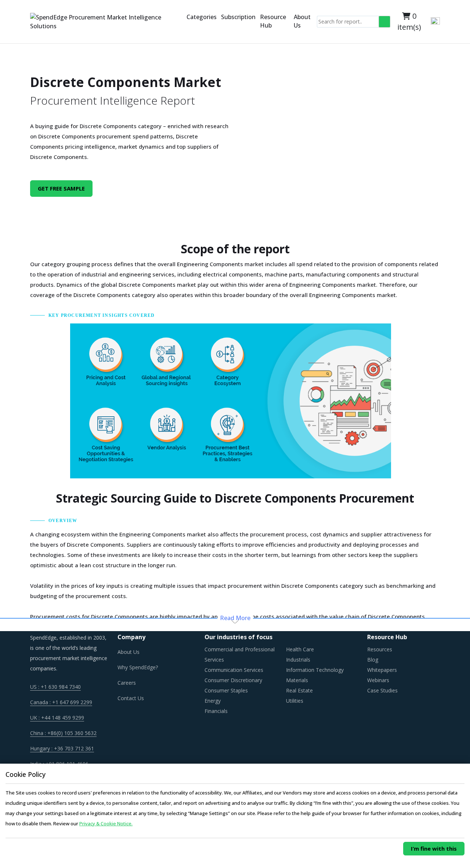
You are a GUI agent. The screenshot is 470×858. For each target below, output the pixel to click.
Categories (202, 17)
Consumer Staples (226, 690)
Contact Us (131, 698)
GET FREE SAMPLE (61, 188)
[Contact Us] (183, 22)
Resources (379, 649)
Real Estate (299, 690)
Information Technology (315, 669)
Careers (127, 682)
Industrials (298, 659)
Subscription (238, 17)
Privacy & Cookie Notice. (106, 823)
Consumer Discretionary (233, 680)
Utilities (294, 700)
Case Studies (382, 690)
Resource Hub (273, 21)
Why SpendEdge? (138, 667)
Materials (297, 680)
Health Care (300, 649)
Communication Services (234, 669)
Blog (372, 659)
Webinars (378, 680)
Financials (216, 710)
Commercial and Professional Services (240, 654)
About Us (302, 21)
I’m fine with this (434, 848)
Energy (213, 700)
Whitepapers (382, 669)
